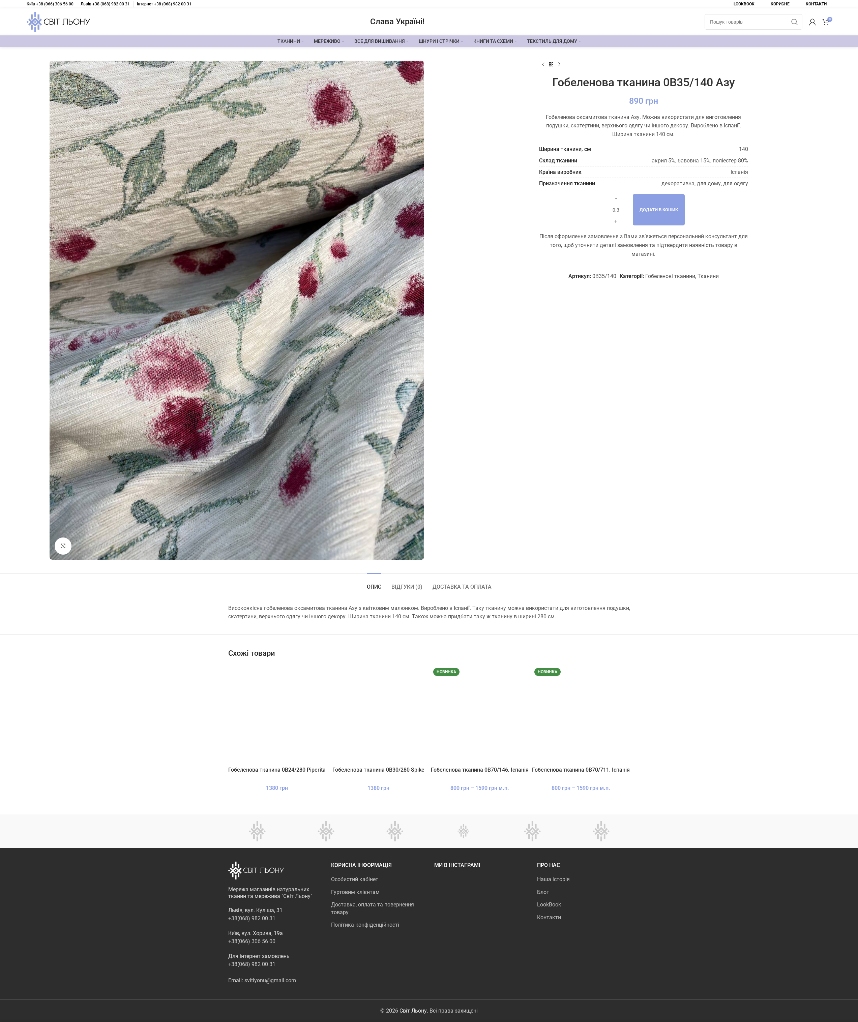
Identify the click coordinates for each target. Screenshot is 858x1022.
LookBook (549, 904)
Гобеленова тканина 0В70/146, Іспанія (480, 770)
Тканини (708, 276)
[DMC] (395, 831)
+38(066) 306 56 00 (251, 941)
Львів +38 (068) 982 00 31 (105, 4)
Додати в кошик (659, 209)
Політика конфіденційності (365, 925)
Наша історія (553, 879)
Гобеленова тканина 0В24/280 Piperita (277, 770)
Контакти (549, 917)
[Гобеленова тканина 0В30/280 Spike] (378, 714)
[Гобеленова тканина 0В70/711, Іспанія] (581, 714)
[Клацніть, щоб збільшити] (63, 545)
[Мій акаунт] (812, 22)
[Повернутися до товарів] (551, 65)
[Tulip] (464, 831)
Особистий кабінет (354, 879)
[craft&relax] (601, 831)
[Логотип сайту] (58, 21)
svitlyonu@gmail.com (270, 980)
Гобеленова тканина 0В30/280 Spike (378, 770)
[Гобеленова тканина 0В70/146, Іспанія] (480, 714)
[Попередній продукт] (543, 65)
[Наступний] (559, 65)
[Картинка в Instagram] (449, 890)
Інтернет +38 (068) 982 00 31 (164, 4)
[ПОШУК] (794, 22)
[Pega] (326, 831)
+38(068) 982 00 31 (251, 918)
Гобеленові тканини (670, 276)
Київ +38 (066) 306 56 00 (50, 4)
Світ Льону (413, 1011)
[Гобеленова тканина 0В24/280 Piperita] (277, 714)
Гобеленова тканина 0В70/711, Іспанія (581, 770)
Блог (543, 892)
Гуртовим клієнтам (355, 892)
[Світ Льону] (532, 831)
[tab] (374, 583)
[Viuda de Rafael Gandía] (257, 831)
